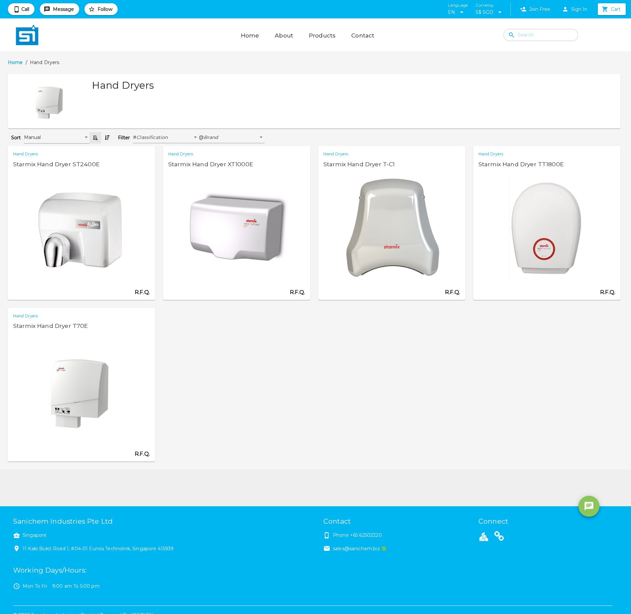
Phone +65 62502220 (357, 535)
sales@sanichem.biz (356, 549)
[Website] (499, 537)
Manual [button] (32, 137)
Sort (16, 138)
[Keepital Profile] (484, 536)
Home (15, 62)
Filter (124, 138)
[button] (167, 138)
